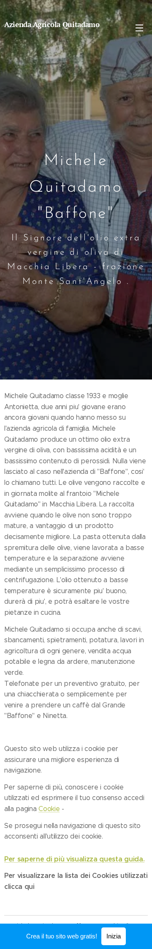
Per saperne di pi (32, 859)
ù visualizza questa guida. (102, 859)
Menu (139, 27)
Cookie (49, 809)
